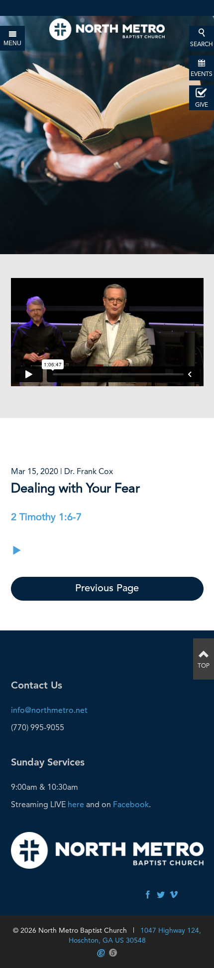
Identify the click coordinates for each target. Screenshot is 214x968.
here (76, 804)
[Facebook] (148, 895)
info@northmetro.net (49, 710)
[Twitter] (161, 895)
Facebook (131, 804)
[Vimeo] (174, 895)
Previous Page (107, 589)
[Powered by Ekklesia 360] (101, 953)
